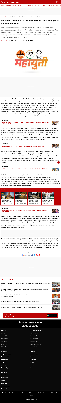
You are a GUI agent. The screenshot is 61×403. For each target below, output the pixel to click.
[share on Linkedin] (30, 326)
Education (4, 347)
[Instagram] (37, 255)
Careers (19, 393)
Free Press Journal (10, 2)
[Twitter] (34, 255)
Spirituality (4, 368)
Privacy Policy (33, 393)
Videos (3, 380)
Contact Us (41, 393)
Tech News (4, 378)
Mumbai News (10, 5)
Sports (32, 351)
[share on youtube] (37, 326)
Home (2, 5)
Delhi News (4, 344)
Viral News (4, 383)
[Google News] (26, 255)
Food (31, 368)
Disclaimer (25, 393)
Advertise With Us (50, 393)
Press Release (5, 389)
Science (3, 365)
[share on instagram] (33, 326)
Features (51, 5)
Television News (34, 347)
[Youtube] (39, 255)
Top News (4, 372)
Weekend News (5, 386)
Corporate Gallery (6, 354)
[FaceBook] (32, 255)
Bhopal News (4, 341)
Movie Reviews (34, 338)
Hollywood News (34, 336)
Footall (32, 357)
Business (37, 5)
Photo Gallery (5, 375)
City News (4, 333)
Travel (32, 365)
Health (32, 362)
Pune (6, 17)
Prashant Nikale (5, 40)
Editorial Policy (12, 393)
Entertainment (28, 5)
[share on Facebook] (23, 326)
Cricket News (34, 354)
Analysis (3, 330)
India (56, 5)
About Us (4, 393)
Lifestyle (33, 359)
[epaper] (57, 2)
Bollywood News (34, 333)
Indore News (4, 338)
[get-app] (59, 2)
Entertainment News (36, 330)
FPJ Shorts (18, 5)
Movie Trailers (34, 341)
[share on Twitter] (26, 326)
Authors (30, 396)
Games (44, 5)
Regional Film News (35, 344)
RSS (57, 393)
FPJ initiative (5, 357)
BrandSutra (4, 351)
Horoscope (4, 359)
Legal (2, 362)
